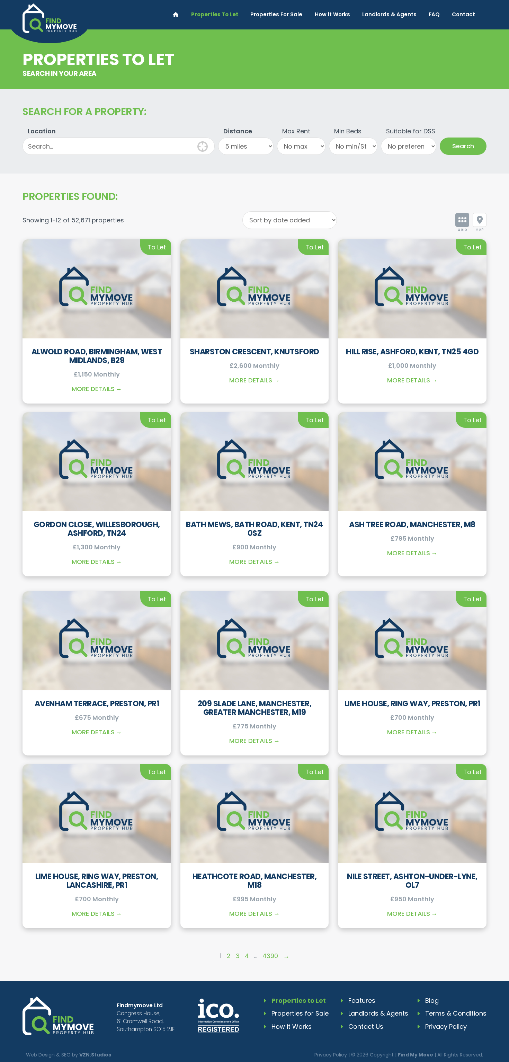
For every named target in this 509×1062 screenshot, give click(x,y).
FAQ (434, 14)
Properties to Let (298, 1000)
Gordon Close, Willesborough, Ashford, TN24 (97, 529)
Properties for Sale (300, 1013)
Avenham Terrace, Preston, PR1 (97, 703)
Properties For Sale (276, 14)
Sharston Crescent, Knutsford (254, 351)
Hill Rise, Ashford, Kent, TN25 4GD (412, 351)
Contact (463, 14)
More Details (93, 388)
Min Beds (347, 131)
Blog (432, 1000)
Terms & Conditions (455, 1013)
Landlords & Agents (389, 14)
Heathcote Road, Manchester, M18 (255, 881)
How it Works (332, 14)
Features (361, 1000)
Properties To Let (214, 14)
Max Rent (296, 131)
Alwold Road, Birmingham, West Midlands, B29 (97, 356)
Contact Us (365, 1026)
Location (42, 131)
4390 (270, 956)
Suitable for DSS (410, 131)
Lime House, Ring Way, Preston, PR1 (412, 703)
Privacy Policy (446, 1026)
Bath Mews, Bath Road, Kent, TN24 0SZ (254, 529)
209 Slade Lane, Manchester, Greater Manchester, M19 (255, 708)
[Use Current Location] (202, 145)
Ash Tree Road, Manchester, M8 (412, 524)
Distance (237, 131)
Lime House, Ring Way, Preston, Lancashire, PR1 (96, 881)
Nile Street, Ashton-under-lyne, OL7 (412, 881)
